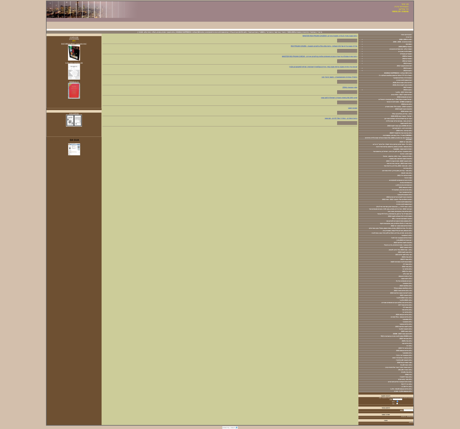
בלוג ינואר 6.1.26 (406, 365)
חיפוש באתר (386, 408)
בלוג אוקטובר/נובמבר (404, 194)
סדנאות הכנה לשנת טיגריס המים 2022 (399, 197)
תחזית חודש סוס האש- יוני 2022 (401, 226)
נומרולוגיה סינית (74, 114)
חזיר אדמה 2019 (406, 111)
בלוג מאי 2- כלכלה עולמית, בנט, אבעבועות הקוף (396, 223)
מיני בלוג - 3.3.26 (144, 32)
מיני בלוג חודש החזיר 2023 (403, 290)
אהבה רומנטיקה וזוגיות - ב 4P (402, 218)
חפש (401, 410)
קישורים (270, 32)
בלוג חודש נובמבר (406, 324)
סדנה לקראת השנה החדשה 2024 (401, 293)
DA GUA (409, 44)
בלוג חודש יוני (407, 269)
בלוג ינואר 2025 (406, 331)
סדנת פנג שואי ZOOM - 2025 (402, 334)
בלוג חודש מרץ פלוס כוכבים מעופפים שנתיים (397, 302)
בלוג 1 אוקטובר (406, 235)
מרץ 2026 (408, 374)
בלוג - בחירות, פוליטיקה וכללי (402, 114)
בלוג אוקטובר (407, 283)
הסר (393, 404)
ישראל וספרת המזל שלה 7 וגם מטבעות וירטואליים (395, 99)
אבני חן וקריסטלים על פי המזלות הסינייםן (398, 118)
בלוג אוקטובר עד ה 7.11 (404, 355)
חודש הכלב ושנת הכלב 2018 (402, 82)
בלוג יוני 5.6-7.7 (406, 384)
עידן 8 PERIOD (74, 82)
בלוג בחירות (407, 168)
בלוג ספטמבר (407, 319)
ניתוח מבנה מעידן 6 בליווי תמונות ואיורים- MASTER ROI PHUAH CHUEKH (330, 36)
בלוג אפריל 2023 (406, 259)
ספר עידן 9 (408, 178)
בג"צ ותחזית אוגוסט (405, 276)
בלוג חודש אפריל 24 (405, 305)
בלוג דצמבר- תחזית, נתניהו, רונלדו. (163, 32)
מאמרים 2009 (407, 56)
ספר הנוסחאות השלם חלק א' (74, 63)
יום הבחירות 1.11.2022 (404, 240)
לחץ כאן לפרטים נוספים (347, 40)
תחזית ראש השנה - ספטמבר (402, 149)
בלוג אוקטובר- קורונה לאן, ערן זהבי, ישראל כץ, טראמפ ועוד (392, 151)
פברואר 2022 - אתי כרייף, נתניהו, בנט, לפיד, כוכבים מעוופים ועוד (390, 209)
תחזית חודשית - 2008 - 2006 (402, 42)
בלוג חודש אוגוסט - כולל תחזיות (401, 317)
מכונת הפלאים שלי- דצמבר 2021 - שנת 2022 (397, 199)
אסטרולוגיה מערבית (405, 51)
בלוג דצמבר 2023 (406, 247)
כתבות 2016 (407, 90)
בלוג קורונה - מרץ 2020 (404, 130)
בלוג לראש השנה (406, 123)
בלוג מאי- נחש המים (405, 379)
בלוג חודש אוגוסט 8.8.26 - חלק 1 (401, 389)
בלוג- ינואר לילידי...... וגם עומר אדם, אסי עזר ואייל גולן (394, 206)
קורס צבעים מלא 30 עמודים (400, 30)
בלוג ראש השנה (406, 278)
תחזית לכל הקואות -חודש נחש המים (400, 382)
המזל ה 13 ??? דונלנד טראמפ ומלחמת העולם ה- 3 (395, 75)
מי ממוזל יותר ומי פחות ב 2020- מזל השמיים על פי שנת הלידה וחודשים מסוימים (388, 138)
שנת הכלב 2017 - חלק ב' (403, 92)
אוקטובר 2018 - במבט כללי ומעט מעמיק (398, 106)
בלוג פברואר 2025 (406, 338)
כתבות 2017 (407, 87)
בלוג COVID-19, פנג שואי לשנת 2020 (399, 126)
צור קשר (277, 32)
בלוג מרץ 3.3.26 (406, 372)
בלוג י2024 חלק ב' (406, 300)
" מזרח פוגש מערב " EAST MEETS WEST (74, 44)
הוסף (393, 401)
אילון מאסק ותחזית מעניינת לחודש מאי (399, 221)
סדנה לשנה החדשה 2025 (403, 326)
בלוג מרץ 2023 (407, 257)
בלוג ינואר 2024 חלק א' (404, 298)
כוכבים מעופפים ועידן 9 (404, 281)
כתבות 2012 (407, 63)
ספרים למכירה (74, 37)
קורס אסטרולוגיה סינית (404, 80)
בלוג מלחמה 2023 (406, 286)
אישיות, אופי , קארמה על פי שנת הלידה (399, 121)
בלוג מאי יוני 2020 (406, 142)
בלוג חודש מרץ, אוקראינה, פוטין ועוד (400, 211)
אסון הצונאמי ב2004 (349, 87)
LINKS (262, 32)
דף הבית (305, 32)
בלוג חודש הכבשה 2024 (404, 314)
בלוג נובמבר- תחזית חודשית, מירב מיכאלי (398, 245)
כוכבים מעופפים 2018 (404, 97)
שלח (391, 399)
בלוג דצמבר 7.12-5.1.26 (404, 360)
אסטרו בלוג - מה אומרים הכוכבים (401, 49)
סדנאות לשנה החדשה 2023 (403, 242)
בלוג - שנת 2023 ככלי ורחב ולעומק (400, 250)
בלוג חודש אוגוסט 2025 (404, 350)
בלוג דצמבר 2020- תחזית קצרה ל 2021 (399, 161)
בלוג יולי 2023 (407, 271)
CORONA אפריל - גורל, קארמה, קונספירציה (397, 135)
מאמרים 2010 (407, 58)
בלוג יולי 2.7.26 (407, 386)
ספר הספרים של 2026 (404, 362)
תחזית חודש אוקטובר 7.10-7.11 (401, 238)
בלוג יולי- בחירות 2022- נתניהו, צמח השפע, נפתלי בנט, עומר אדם (390, 228)
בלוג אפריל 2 (407, 264)
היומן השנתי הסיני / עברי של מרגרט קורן (398, 367)
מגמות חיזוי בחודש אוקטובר (402, 78)
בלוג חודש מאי (407, 310)
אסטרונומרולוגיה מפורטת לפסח (401, 262)
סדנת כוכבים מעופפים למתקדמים (400, 180)
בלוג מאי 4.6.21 (406, 173)
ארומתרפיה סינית (406, 182)
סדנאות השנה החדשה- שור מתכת (401, 159)
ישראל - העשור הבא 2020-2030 (401, 116)
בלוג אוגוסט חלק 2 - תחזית (403, 391)
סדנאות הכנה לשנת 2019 (403, 109)
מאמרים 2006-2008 (405, 46)
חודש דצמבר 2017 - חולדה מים (401, 94)
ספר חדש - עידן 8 (406, 154)
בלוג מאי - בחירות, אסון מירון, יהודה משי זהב (397, 171)
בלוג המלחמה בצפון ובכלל (403, 288)
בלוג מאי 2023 (407, 266)
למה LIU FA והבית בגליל (238, 32)
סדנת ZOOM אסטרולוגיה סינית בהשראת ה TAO (396, 336)
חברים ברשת (253, 32)
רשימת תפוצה (385, 396)
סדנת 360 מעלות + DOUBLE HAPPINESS (190, 32)
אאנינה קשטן (352, 108)
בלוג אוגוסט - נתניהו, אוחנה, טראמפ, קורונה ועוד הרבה (394, 147)
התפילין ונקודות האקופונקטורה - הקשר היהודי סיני (339, 77)
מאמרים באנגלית (406, 54)
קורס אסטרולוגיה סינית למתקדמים (216, 32)
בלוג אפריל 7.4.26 (406, 377)
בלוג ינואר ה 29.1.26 (405, 370)
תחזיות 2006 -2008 (405, 39)
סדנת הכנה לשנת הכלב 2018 (402, 85)
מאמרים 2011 (407, 61)
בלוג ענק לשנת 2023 (405, 252)
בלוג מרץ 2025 (407, 341)
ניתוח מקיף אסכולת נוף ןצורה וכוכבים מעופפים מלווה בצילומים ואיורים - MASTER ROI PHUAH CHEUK (319, 56)
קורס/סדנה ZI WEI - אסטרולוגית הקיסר (399, 102)
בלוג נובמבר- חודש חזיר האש (402, 358)
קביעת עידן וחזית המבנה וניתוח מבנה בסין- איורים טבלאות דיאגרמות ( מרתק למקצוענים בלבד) (323, 67)
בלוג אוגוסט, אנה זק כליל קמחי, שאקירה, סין (397, 230)
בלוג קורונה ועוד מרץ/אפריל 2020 (401, 133)
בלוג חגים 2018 (406, 104)
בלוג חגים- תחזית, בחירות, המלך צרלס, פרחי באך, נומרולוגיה (392, 233)
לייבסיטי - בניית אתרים (229, 427)
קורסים (313, 32)
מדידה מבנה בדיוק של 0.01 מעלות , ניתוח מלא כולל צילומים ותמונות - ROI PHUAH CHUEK (324, 46)
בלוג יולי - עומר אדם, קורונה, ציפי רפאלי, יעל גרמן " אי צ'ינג (392, 144)
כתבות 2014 (407, 70)
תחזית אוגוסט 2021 (405, 187)
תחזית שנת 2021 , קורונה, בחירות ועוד (399, 163)
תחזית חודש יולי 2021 (404, 175)
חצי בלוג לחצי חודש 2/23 (403, 254)
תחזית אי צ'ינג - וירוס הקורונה (402, 128)
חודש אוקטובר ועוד (405, 192)
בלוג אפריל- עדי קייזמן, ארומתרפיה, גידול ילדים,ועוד (394, 214)
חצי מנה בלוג (407, 274)
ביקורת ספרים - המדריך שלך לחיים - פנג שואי (341, 118)
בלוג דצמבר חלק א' (405, 329)
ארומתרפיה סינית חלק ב (404, 185)
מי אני (320, 32)
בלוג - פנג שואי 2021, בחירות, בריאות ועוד (398, 166)
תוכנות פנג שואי (406, 35)
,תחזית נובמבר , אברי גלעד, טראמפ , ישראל (397, 156)
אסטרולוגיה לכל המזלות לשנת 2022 (400, 216)
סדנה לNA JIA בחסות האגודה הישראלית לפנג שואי (339, 98)
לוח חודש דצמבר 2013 (404, 66)
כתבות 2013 (407, 68)
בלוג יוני (409, 346)
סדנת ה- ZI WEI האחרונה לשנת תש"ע (377, 30)
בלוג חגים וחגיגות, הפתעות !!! (402, 190)
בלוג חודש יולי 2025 (405, 348)
